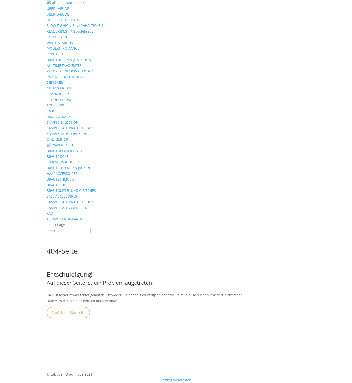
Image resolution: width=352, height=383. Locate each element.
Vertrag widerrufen (176, 380)
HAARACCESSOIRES (62, 173)
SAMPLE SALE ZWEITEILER (67, 133)
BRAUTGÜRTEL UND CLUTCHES (71, 190)
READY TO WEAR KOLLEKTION (70, 71)
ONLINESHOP (57, 139)
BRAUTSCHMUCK (60, 179)
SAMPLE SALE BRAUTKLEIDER (70, 128)
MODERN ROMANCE (63, 48)
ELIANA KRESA (58, 94)
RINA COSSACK (59, 116)
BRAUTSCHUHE (59, 185)
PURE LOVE (55, 54)
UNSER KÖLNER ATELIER (66, 19)
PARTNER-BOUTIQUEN (64, 76)
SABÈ (51, 111)
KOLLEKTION (57, 37)
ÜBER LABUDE (58, 8)
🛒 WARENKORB (60, 145)
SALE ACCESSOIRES (62, 196)
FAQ (50, 213)
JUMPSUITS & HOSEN (63, 162)
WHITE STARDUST (61, 42)
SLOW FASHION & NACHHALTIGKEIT (75, 25)
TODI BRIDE (56, 105)
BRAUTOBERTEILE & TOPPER (69, 151)
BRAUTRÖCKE (57, 156)
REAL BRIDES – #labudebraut (70, 31)
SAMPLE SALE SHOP (62, 122)
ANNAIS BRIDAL (59, 88)
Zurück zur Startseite (68, 312)
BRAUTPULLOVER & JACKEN (68, 168)
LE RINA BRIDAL (59, 99)
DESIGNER (55, 82)
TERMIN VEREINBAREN (65, 219)
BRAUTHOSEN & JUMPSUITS (69, 59)
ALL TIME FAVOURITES (64, 65)
